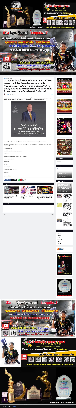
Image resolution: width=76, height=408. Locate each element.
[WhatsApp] (19, 180)
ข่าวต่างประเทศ (59, 239)
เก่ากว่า (52, 214)
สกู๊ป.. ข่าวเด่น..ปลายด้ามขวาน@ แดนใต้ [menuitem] (42, 73)
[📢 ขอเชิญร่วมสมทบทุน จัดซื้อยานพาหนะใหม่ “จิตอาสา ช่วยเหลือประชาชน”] (28, 190)
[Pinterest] (21, 180)
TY (6, 406)
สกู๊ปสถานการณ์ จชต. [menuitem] (12, 73)
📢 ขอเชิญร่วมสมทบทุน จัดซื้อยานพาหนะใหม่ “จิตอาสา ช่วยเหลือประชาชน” (27, 196)
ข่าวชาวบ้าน (59, 235)
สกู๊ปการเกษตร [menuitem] (31, 73)
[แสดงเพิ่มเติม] (25, 180)
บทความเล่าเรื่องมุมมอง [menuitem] (9, 76)
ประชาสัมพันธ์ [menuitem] (52, 73)
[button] (3, 73)
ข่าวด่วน (58, 237)
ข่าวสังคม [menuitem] (25, 73)
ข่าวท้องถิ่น (59, 241)
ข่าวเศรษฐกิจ (59, 243)
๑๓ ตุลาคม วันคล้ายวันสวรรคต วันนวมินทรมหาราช (64, 174)
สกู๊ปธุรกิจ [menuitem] (58, 73)
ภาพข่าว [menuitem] (63, 73)
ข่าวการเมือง (59, 233)
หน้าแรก (5, 78)
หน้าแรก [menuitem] (5, 73)
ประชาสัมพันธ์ (9, 78)
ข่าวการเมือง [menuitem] (20, 73)
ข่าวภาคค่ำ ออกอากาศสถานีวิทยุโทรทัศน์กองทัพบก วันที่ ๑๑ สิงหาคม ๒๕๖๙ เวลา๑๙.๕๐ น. (11, 196)
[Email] (23, 180)
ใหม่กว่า (4, 214)
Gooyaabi (14, 406)
